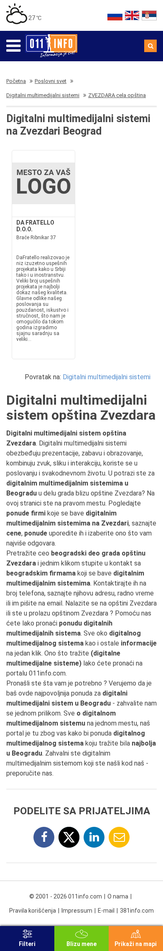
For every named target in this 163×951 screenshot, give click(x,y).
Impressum (76, 910)
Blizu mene (81, 944)
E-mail (106, 910)
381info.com (137, 910)
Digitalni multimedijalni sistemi (106, 377)
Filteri (27, 944)
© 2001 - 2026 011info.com (65, 896)
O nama (117, 896)
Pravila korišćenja (32, 910)
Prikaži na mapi (136, 944)
